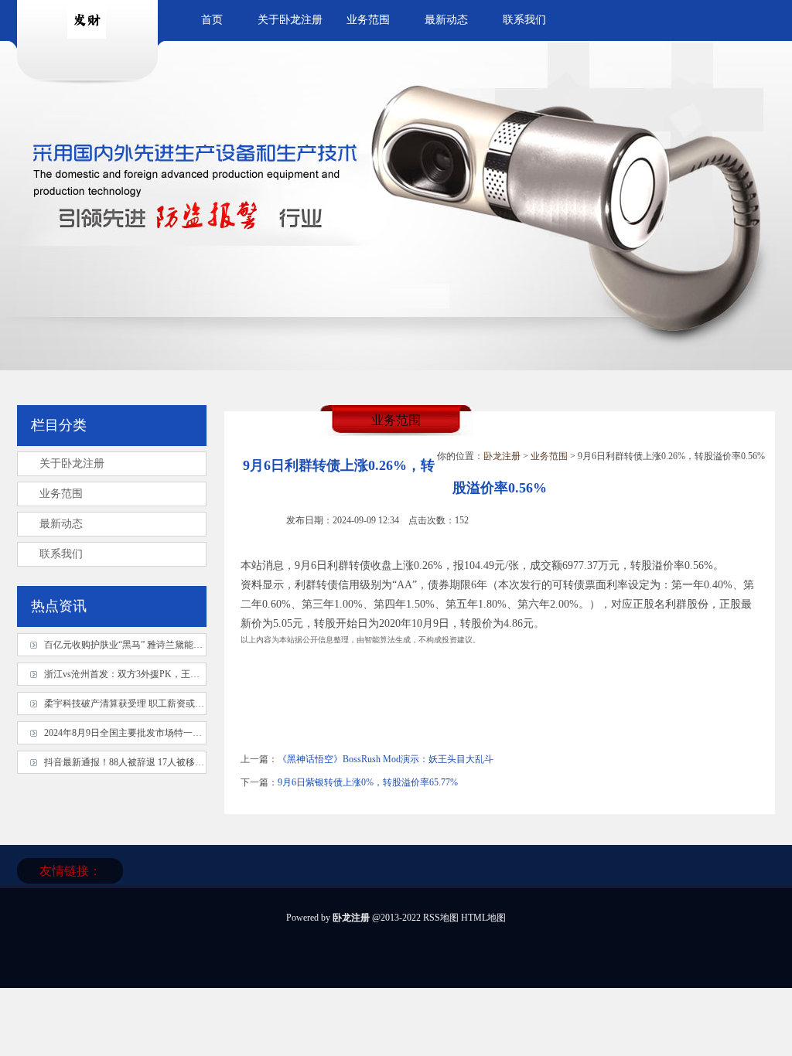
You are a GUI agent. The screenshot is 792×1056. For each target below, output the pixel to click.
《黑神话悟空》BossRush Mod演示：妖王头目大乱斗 (385, 759)
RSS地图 (441, 917)
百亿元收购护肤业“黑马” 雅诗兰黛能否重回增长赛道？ (156, 644)
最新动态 (446, 20)
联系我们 (524, 20)
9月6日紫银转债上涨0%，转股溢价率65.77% (368, 782)
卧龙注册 (502, 456)
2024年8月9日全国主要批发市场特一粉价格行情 (141, 732)
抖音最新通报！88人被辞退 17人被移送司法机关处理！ (156, 762)
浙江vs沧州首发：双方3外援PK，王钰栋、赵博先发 (149, 674)
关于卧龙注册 (290, 20)
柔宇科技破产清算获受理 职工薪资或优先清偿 (138, 703)
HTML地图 (483, 917)
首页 (212, 20)
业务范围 (368, 20)
